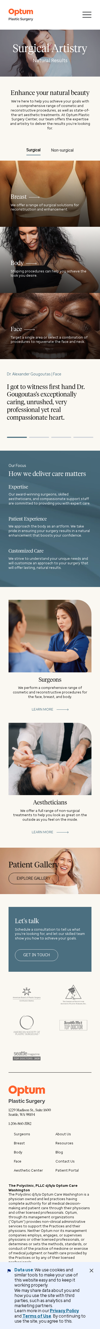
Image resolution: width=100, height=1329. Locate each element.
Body (18, 1152)
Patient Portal (67, 1170)
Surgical (33, 150)
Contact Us (65, 1161)
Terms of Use (36, 1316)
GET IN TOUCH (36, 955)
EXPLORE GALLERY (33, 878)
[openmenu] (86, 15)
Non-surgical (62, 150)
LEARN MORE (42, 709)
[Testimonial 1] (17, 437)
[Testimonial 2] (39, 437)
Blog (59, 1152)
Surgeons (22, 1134)
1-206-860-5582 (20, 1124)
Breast (19, 1143)
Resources (64, 1143)
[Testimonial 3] (61, 437)
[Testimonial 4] (83, 437)
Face (17, 1161)
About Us (63, 1134)
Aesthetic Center (28, 1170)
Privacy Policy (64, 1310)
